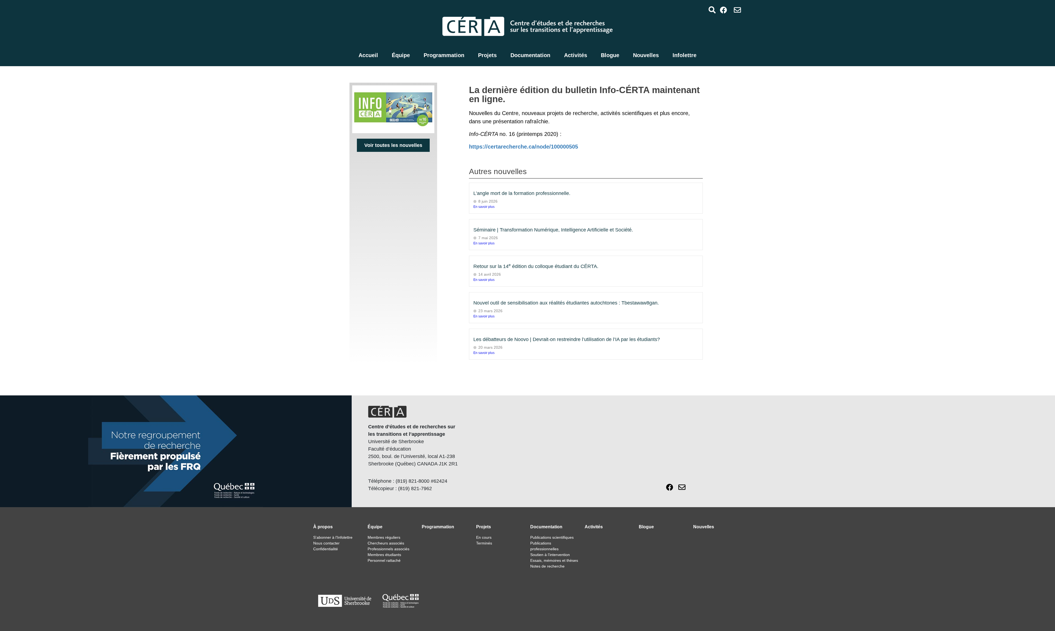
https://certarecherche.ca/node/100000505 (523, 147)
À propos (323, 526)
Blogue (610, 55)
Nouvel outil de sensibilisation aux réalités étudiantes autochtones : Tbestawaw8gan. (566, 303)
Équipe (401, 55)
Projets (487, 55)
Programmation (444, 55)
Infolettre (684, 55)
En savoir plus (484, 207)
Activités (575, 55)
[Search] (712, 9)
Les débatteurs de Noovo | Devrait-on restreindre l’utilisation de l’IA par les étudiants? (566, 339)
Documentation (530, 55)
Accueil (368, 55)
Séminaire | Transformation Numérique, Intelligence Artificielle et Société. (553, 230)
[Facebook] (723, 9)
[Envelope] (737, 9)
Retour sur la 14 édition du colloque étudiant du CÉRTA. (535, 266)
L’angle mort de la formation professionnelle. (521, 193)
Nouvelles (646, 55)
